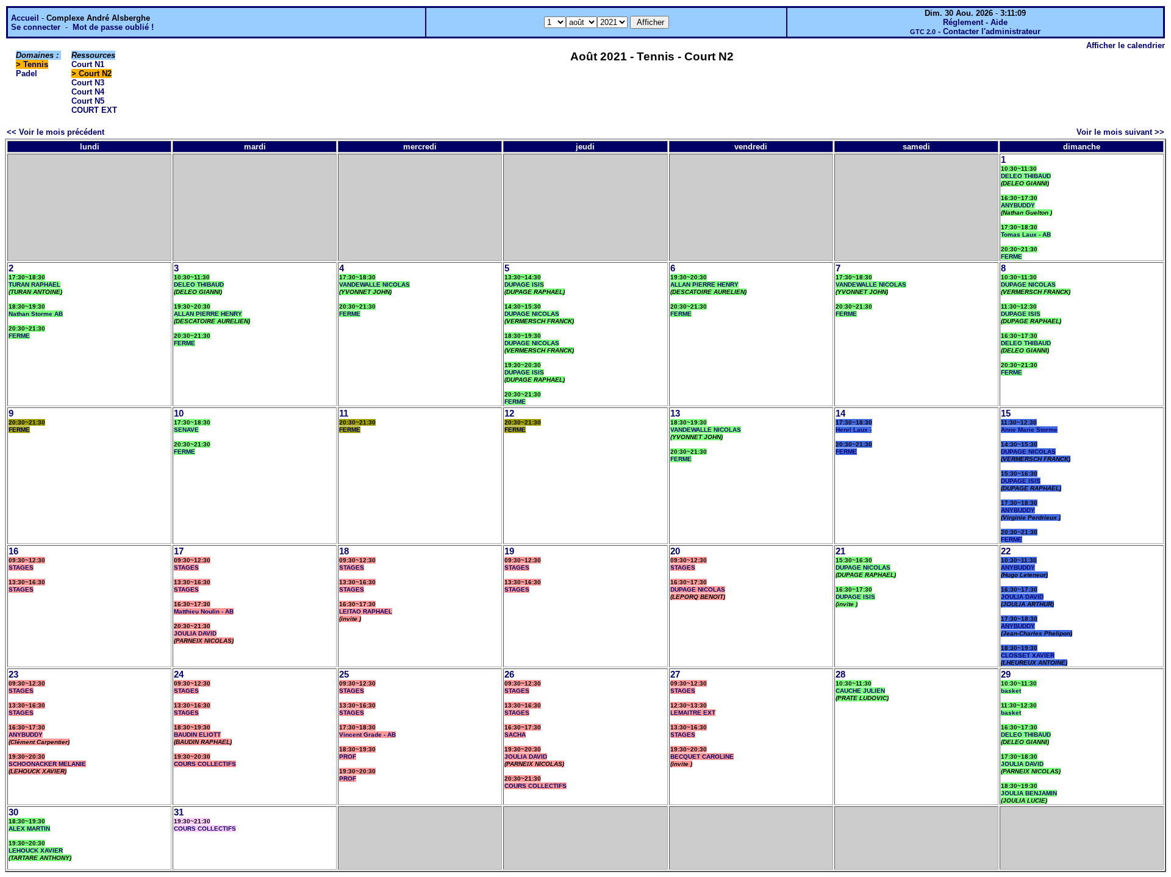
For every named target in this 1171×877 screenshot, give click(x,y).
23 (13, 674)
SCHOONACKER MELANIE (47, 764)
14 (840, 413)
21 (840, 551)
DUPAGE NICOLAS (531, 313)
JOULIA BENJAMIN (1029, 793)
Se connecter (35, 27)
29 (1006, 674)
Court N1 (87, 64)
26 (509, 674)
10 (179, 413)
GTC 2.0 (923, 31)
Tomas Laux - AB (1026, 234)
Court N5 (87, 101)
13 (675, 413)
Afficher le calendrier (1125, 45)
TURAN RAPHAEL (34, 284)
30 (13, 812)
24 (179, 674)
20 (675, 551)
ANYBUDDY (1018, 205)
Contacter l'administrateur (991, 31)
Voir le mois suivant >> (1120, 132)
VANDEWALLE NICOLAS (374, 284)
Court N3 (87, 82)
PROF (347, 756)
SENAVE (186, 429)
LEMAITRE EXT (692, 712)
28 (840, 674)
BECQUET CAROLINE (702, 756)
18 (344, 551)
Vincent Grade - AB (367, 734)
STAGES (21, 567)
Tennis (35, 64)
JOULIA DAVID (195, 633)
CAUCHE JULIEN (860, 690)
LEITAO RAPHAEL (365, 611)
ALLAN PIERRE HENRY (208, 313)
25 (344, 674)
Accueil (25, 18)
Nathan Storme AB (36, 313)
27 (675, 674)
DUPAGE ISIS (524, 284)
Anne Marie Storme (1029, 429)
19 (509, 551)
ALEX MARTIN (29, 828)
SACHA (515, 734)
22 (1006, 551)
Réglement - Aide (975, 22)
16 (13, 551)
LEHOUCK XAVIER (36, 850)
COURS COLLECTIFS (205, 764)
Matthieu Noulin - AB (204, 611)
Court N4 (87, 91)
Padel (26, 73)
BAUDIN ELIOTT (197, 734)
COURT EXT (94, 110)
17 (179, 551)
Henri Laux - (854, 429)
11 (343, 413)
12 (509, 413)
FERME (1011, 256)
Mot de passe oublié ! (113, 27)
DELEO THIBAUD (1026, 176)
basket (1011, 690)
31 (179, 812)
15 (1006, 413)
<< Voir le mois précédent (55, 132)
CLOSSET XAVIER (1028, 655)
